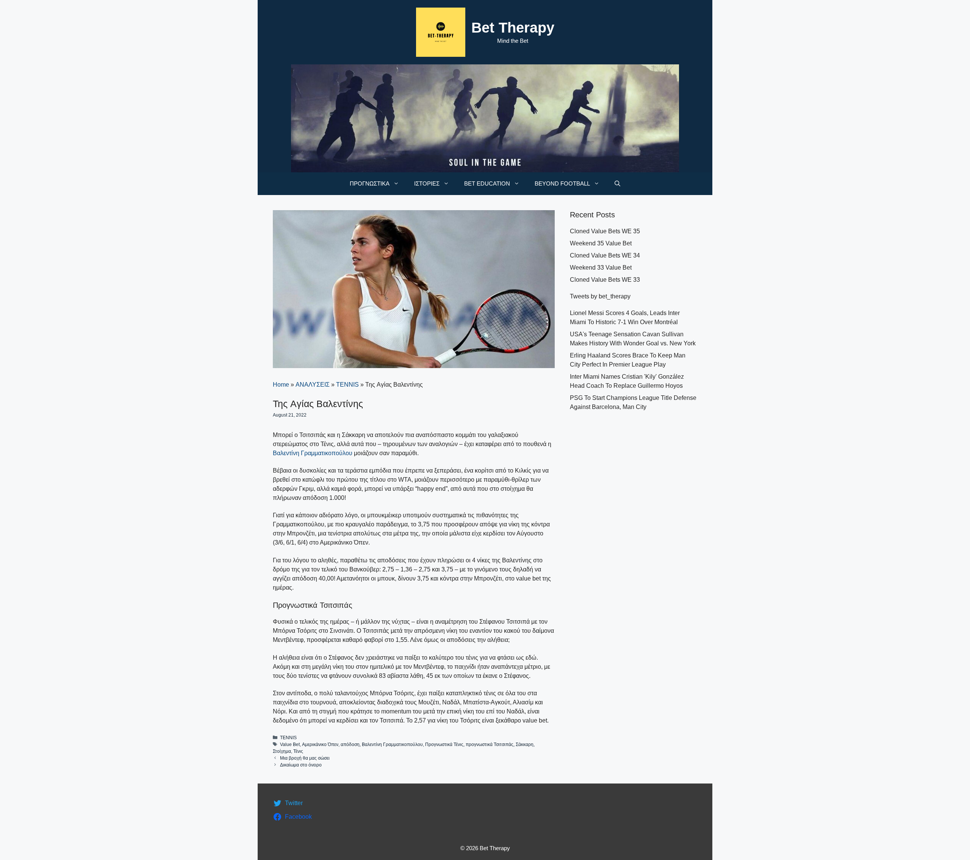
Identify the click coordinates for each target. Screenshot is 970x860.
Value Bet (290, 744)
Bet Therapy (512, 28)
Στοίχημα (282, 751)
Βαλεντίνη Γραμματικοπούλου (313, 453)
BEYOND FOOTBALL (562, 183)
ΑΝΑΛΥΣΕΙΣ (313, 384)
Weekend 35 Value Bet (601, 243)
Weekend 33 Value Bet (601, 267)
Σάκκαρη (525, 744)
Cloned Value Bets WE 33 (605, 279)
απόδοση (350, 744)
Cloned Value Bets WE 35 (605, 231)
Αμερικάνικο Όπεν (320, 744)
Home (281, 384)
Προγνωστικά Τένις (444, 744)
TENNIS (347, 384)
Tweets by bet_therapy (600, 296)
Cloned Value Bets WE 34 (605, 255)
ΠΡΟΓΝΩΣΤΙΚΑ (370, 183)
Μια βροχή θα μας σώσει (305, 758)
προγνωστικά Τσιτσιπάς (489, 744)
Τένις (298, 751)
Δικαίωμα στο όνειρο (301, 765)
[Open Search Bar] (617, 183)
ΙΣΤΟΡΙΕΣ (427, 183)
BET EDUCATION (487, 183)
